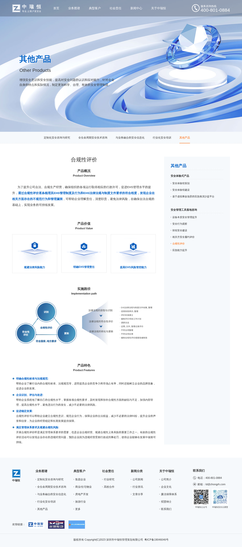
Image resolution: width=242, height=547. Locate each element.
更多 (78, 509)
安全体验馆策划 (181, 183)
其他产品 (184, 137)
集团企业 (80, 479)
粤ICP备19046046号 (156, 539)
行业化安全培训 (162, 137)
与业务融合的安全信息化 (130, 137)
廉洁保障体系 (169, 494)
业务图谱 (41, 471)
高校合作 (109, 487)
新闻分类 (137, 471)
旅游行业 (80, 501)
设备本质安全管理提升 (184, 217)
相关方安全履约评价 (183, 237)
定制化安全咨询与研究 (57, 137)
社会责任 (108, 471)
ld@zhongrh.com (215, 484)
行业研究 (109, 479)
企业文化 (166, 487)
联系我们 (166, 509)
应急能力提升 (179, 250)
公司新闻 (138, 479)
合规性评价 (178, 243)
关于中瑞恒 (166, 471)
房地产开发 (81, 494)
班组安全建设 (179, 230)
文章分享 (138, 494)
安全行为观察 (179, 223)
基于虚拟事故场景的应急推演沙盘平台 (193, 196)
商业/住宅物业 (83, 487)
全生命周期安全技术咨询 (92, 137)
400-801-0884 (213, 478)
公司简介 (166, 479)
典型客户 (79, 471)
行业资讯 (138, 487)
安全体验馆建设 (181, 190)
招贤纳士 (166, 501)
